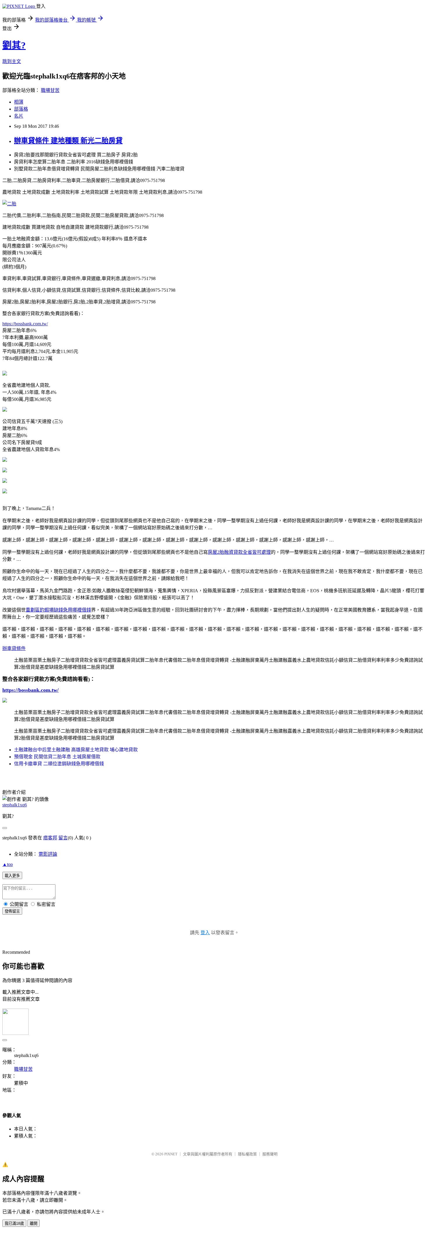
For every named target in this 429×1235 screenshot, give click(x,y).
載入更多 (12, 876)
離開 (33, 1223)
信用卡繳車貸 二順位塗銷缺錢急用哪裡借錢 (59, 763)
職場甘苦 (50, 90)
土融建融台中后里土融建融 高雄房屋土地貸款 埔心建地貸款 (76, 749)
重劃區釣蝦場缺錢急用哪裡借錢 (58, 609)
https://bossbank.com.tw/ (25, 323)
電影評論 (48, 854)
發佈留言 (12, 911)
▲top (7, 864)
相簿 (18, 101)
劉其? (14, 45)
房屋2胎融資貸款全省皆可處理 (239, 552)
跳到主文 (11, 61)
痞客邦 (50, 837)
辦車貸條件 (14, 648)
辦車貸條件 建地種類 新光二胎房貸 (68, 140)
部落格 (21, 108)
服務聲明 (270, 1154)
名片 (18, 115)
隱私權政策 (247, 1154)
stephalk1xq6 (14, 804)
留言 (63, 837)
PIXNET (170, 1154)
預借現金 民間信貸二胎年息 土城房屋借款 (57, 756)
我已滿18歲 (14, 1223)
